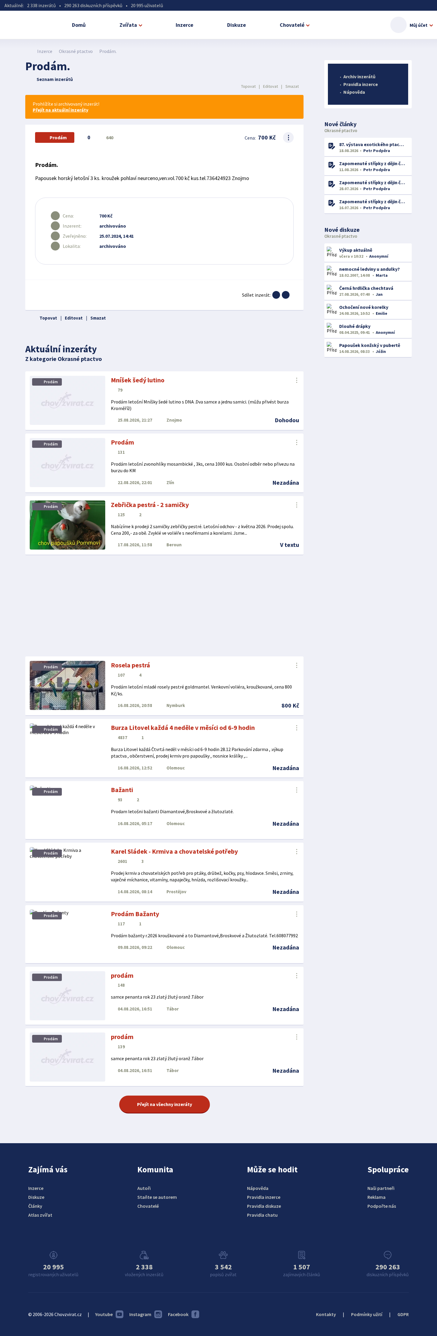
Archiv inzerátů (359, 76)
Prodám (122, 442)
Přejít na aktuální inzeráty (60, 110)
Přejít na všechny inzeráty (164, 1104)
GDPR (403, 1314)
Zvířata (128, 24)
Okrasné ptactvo (76, 51)
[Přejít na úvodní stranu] (28, 51)
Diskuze (236, 24)
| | (270, 86)
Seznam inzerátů (55, 79)
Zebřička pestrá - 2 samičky (150, 504)
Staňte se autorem (157, 1197)
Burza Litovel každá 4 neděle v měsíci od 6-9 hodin (183, 727)
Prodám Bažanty (135, 914)
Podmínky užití (366, 1314)
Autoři (144, 1188)
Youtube (104, 1314)
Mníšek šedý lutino (137, 380)
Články (35, 1206)
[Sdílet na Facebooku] (276, 295)
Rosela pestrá (130, 665)
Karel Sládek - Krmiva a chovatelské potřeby (174, 851)
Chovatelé (292, 24)
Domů (79, 24)
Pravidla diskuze (264, 1206)
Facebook (178, 1314)
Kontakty (326, 1314)
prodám (122, 975)
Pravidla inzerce (360, 84)
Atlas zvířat (40, 1215)
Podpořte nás (381, 1206)
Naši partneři (380, 1188)
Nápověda (354, 92)
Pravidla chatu (262, 1215)
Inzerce (184, 24)
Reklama (376, 1197)
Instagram (140, 1314)
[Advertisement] (164, 605)
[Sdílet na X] (286, 295)
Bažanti (122, 790)
